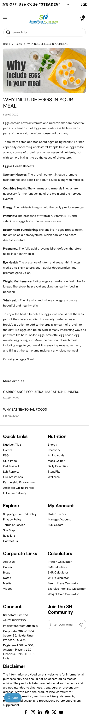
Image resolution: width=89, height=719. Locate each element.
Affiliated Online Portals (18, 488)
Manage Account (59, 519)
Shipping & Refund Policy (20, 514)
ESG (6, 455)
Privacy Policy (12, 519)
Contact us (10, 541)
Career (7, 567)
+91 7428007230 (14, 620)
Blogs (6, 572)
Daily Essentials (58, 466)
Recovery (54, 450)
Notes (7, 578)
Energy (52, 444)
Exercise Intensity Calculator (67, 588)
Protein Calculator (60, 562)
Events (7, 450)
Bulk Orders (55, 525)
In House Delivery (14, 493)
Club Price (10, 461)
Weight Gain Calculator (63, 594)
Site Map (9, 530)
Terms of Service (14, 525)
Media (7, 583)
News (19, 44)
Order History (57, 514)
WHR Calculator (58, 578)
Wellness (54, 477)
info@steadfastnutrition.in (20, 626)
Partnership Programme (19, 482)
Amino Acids (56, 455)
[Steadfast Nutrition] (43, 18)
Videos (7, 588)
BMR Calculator (58, 572)
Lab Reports (11, 471)
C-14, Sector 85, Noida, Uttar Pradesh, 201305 (19, 635)
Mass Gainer (56, 461)
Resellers (9, 535)
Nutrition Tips (12, 444)
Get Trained (11, 466)
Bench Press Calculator (63, 583)
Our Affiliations (13, 477)
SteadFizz (54, 471)
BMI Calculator (57, 567)
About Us (9, 562)
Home (6, 44)
